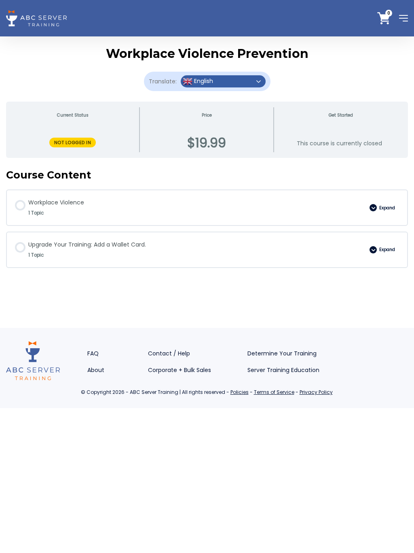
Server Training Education (283, 370)
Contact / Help (169, 353)
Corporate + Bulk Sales (179, 370)
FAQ (93, 353)
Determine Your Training (282, 353)
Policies (239, 392)
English (202, 81)
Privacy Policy (316, 392)
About (95, 370)
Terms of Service (274, 392)
